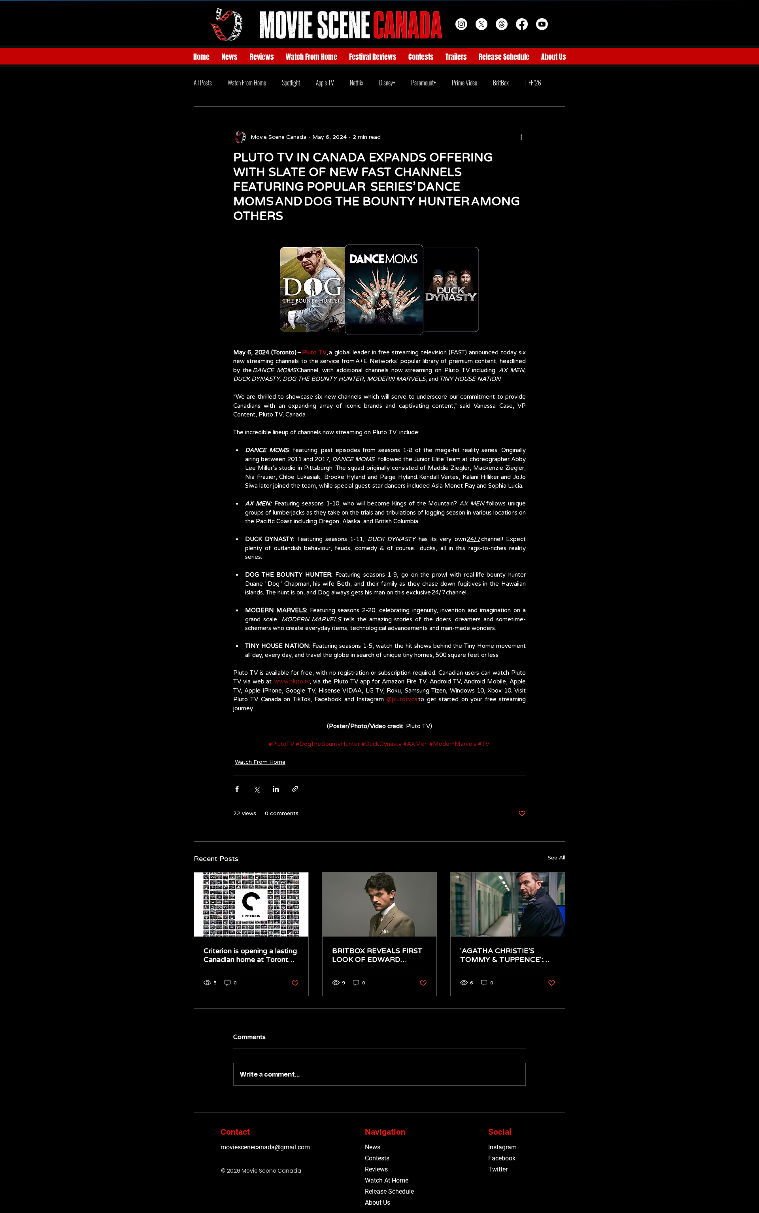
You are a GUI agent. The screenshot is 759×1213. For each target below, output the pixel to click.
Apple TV (325, 83)
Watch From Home (247, 83)
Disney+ (387, 83)
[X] (481, 24)
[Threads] (502, 24)
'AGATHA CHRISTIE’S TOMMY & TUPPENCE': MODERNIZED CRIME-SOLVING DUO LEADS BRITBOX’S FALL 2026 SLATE (501, 955)
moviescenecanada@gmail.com (265, 1147)
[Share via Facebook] (237, 789)
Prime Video (464, 83)
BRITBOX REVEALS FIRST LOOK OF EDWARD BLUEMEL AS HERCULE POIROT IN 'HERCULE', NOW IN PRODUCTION (377, 955)
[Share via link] (295, 789)
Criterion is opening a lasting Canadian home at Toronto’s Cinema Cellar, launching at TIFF (251, 955)
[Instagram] (461, 24)
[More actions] (521, 137)
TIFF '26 (533, 83)
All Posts (203, 83)
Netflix (356, 83)
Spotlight (291, 83)
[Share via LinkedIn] (275, 789)
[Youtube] (542, 24)
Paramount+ (423, 83)
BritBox (501, 83)
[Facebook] (522, 24)
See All (556, 857)
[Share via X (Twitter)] (256, 789)
